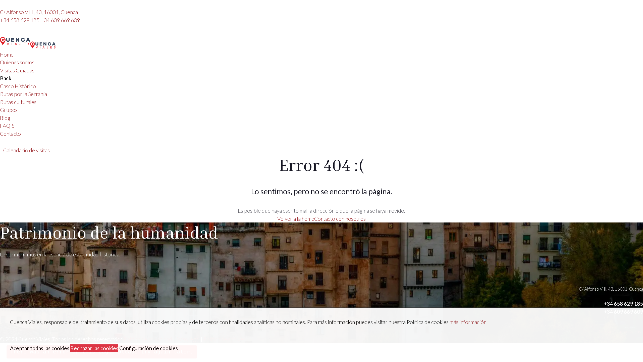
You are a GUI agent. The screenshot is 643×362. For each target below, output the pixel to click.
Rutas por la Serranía (23, 94)
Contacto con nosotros (340, 218)
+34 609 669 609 (60, 20)
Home (7, 54)
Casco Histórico (18, 86)
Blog (5, 118)
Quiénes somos (17, 62)
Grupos (9, 110)
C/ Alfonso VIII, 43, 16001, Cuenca (39, 12)
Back (5, 78)
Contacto (10, 133)
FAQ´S (7, 125)
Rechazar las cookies (94, 348)
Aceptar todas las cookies (39, 348)
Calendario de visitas (26, 150)
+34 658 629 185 (20, 20)
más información (468, 322)
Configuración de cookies (148, 348)
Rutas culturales (18, 102)
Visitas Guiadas (17, 70)
